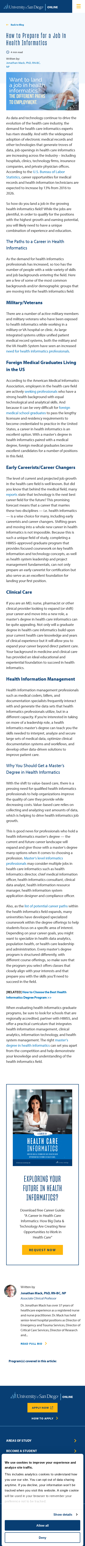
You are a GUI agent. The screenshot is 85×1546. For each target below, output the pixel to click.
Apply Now (40, 1408)
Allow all (42, 1525)
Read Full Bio (31, 1343)
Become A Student (21, 1451)
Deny (42, 1537)
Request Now (42, 1250)
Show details (62, 1514)
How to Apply (42, 1418)
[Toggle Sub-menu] (75, 1440)
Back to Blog (17, 24)
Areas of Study (19, 1440)
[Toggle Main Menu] (78, 6)
